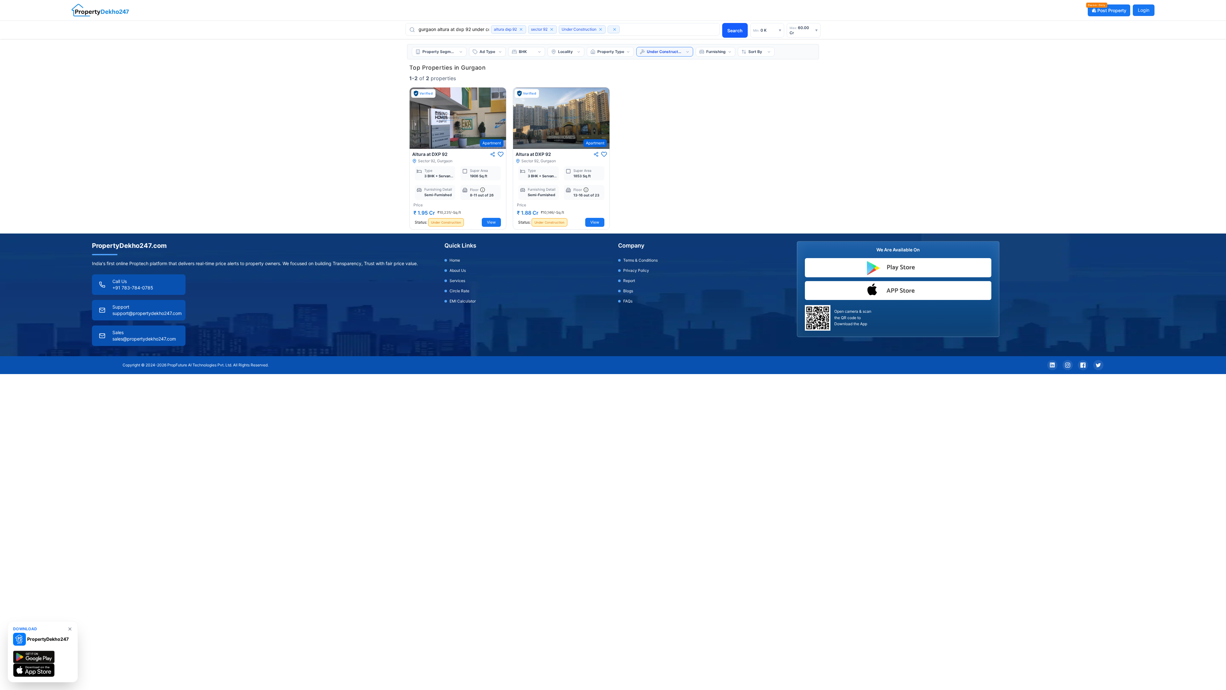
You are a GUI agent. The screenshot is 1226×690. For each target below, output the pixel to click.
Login (1143, 10)
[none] (70, 629)
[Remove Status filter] (600, 29)
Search (735, 30)
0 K (767, 30)
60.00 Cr (804, 30)
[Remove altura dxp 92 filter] (521, 29)
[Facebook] (1083, 365)
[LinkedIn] (1052, 365)
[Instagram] (1068, 365)
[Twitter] (1098, 365)
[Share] (492, 154)
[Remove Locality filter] (614, 29)
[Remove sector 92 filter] (551, 29)
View (491, 222)
